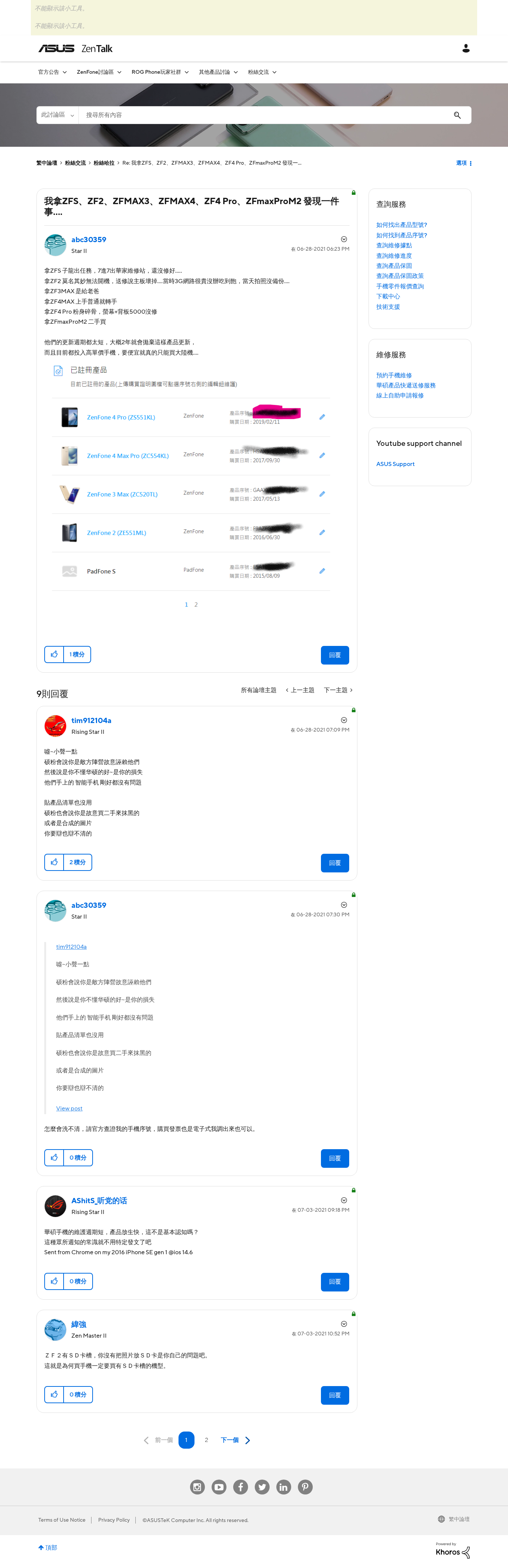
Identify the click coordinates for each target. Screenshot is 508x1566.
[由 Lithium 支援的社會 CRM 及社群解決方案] (453, 1550)
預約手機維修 (394, 375)
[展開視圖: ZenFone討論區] (119, 72)
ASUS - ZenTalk (75, 48)
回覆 (335, 655)
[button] (54, 654)
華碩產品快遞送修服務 (406, 385)
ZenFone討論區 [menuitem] (95, 72)
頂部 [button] (51, 1547)
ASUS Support (395, 464)
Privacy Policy (114, 1520)
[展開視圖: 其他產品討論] (235, 72)
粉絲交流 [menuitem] (258, 72)
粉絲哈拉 (104, 163)
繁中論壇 (46, 163)
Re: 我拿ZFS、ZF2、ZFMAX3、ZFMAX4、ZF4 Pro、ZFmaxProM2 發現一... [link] (212, 163)
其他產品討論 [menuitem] (214, 72)
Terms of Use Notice (62, 1520)
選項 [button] (461, 163)
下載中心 (388, 296)
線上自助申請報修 (400, 395)
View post (69, 1108)
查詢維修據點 (394, 245)
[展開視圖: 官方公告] (64, 72)
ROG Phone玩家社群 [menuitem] (156, 72)
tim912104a (71, 947)
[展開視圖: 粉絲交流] (274, 72)
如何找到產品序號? (401, 235)
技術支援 (388, 307)
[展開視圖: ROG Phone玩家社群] (186, 72)
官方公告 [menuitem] (48, 72)
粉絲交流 (75, 163)
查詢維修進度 (394, 256)
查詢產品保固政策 (400, 276)
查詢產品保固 (394, 266)
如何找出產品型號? (401, 225)
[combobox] (275, 115)
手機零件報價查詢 (400, 286)
